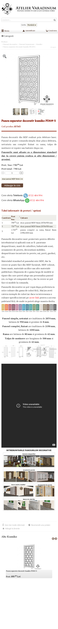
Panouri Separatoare (26, 44)
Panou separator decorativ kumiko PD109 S (19, 47)
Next (55, 538)
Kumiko (39, 44)
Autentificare (30, 31)
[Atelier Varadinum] (29, 8)
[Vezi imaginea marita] (4, 56)
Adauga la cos (12, 185)
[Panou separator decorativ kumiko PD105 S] (29, 556)
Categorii (8, 35)
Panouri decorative (10, 44)
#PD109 (4, 191)
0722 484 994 (35, 195)
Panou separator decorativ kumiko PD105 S (21, 571)
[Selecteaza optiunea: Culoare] (12, 178)
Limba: (24, 25)
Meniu (7, 31)
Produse (4, 42)
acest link (34, 297)
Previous (53, 538)
